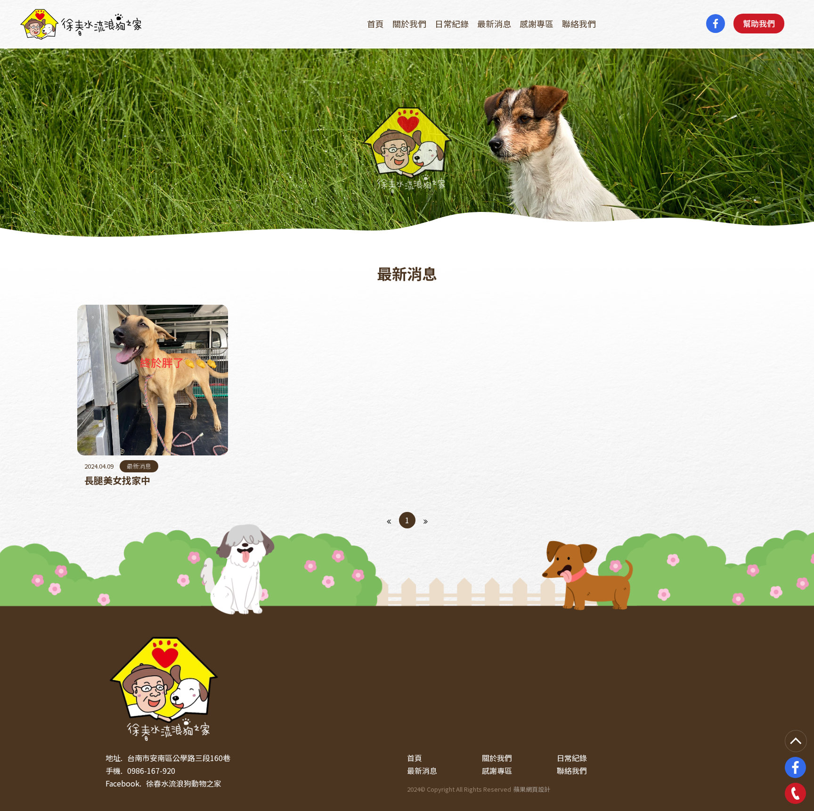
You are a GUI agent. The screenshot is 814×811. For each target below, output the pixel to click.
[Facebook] (715, 23)
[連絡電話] (795, 793)
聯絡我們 (579, 23)
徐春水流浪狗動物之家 (183, 783)
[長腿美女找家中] (152, 396)
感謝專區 (537, 23)
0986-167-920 (151, 770)
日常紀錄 (452, 23)
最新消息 (494, 23)
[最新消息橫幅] (407, 143)
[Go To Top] (796, 741)
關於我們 (409, 23)
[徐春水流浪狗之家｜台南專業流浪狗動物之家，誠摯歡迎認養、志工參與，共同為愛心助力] (166, 686)
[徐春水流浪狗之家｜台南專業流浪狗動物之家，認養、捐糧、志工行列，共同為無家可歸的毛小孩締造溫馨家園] (81, 23)
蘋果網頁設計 (531, 789)
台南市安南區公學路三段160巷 (178, 757)
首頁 (375, 23)
